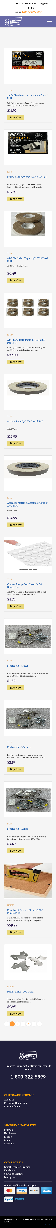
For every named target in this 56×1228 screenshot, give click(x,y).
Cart (16, 3)
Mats (7, 1140)
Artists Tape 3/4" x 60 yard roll (25, 421)
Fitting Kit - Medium (19, 747)
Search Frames (29, 3)
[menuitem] (16, 3)
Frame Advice (12, 1106)
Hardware (10, 1133)
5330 (9, 90)
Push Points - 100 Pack (20, 991)
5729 (9, 823)
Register (44, 3)
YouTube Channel (14, 1173)
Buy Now (16, 117)
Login (31, 7)
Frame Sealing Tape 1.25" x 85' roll (27, 176)
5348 (9, 498)
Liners (8, 1136)
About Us (9, 1099)
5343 (9, 253)
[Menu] (48, 21)
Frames (8, 1129)
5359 (9, 172)
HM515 (10, 905)
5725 (9, 579)
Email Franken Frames (17, 1167)
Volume (9, 1222)
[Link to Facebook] (45, 1224)
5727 (9, 742)
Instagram (10, 1177)
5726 (9, 660)
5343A (10, 335)
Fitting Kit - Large (17, 828)
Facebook (9, 1170)
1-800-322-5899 (28, 1077)
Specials (9, 1143)
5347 (9, 416)
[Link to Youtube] (50, 1224)
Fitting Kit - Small (17, 665)
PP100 (10, 986)
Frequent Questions (15, 1103)
